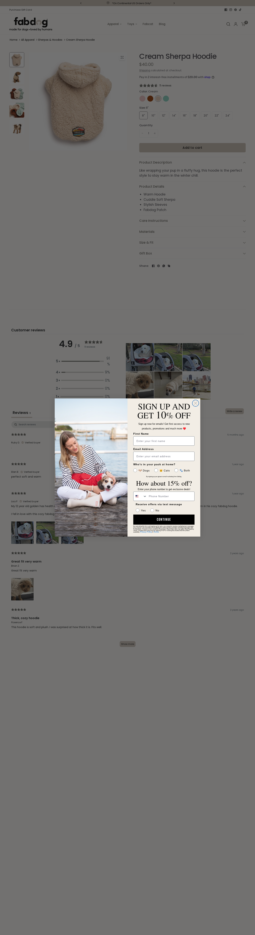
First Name (141, 433)
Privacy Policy (146, 532)
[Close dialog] (195, 403)
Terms (156, 532)
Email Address (143, 449)
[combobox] (140, 496)
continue (164, 519)
